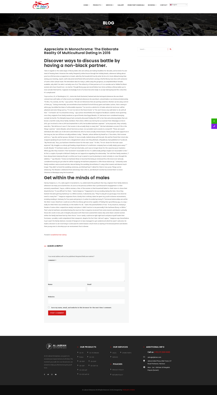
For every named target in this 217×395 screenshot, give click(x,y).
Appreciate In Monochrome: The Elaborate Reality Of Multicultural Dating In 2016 (81, 51)
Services (109, 5)
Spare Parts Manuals (135, 5)
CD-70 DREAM (94, 353)
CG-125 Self (83, 370)
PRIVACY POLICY (118, 370)
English (174, 5)
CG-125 (91, 357)
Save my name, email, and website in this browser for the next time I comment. (81, 307)
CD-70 (81, 353)
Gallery (121, 5)
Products (97, 5)
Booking (151, 5)
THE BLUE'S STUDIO (129, 390)
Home (86, 5)
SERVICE (115, 357)
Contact (163, 5)
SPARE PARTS (126, 353)
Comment (52, 260)
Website (51, 297)
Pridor (81, 357)
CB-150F (82, 361)
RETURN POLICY (117, 375)
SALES (114, 353)
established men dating (58, 235)
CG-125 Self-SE (84, 374)
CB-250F (93, 361)
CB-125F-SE (94, 366)
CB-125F (82, 366)
